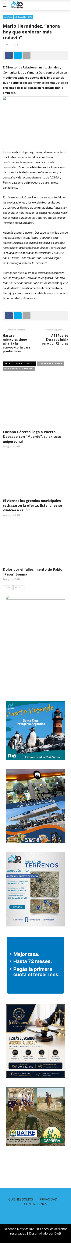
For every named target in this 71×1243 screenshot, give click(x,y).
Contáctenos (35, 1204)
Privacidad (48, 1199)
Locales (8, 17)
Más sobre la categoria (18, 368)
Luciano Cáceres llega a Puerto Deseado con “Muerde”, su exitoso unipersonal (32, 436)
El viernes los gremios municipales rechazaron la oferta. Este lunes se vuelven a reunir (32, 505)
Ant (9, 587)
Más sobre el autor (50, 363)
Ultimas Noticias (23, 17)
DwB (57, 1233)
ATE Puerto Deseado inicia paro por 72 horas (55, 339)
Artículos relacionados (19, 363)
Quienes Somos (20, 1199)
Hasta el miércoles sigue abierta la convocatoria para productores (16, 343)
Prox (17, 587)
